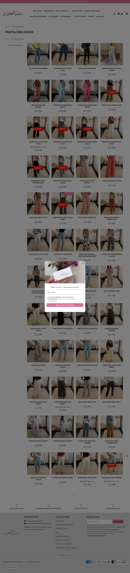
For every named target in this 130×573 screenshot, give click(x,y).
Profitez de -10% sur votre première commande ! (65, 287)
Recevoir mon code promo (65, 305)
